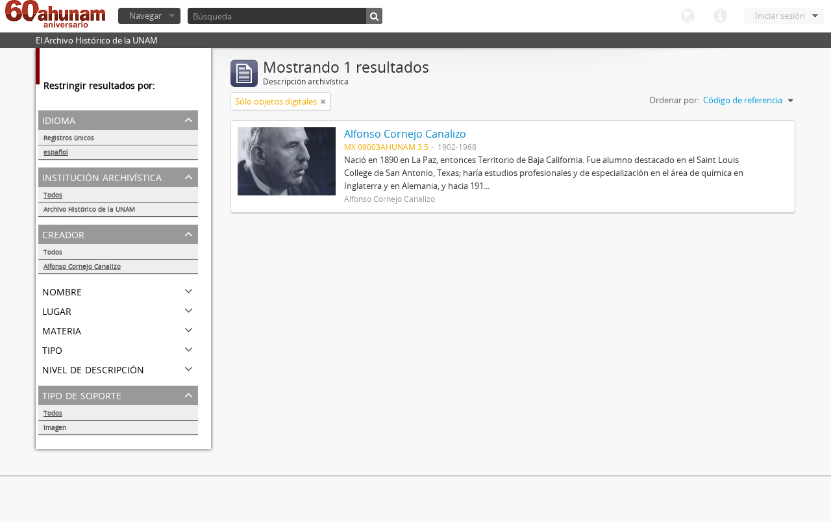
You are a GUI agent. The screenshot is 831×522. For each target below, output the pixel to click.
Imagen (54, 427)
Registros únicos (68, 137)
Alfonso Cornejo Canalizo (82, 266)
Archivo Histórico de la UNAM (89, 209)
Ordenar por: (674, 100)
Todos (52, 194)
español (55, 151)
